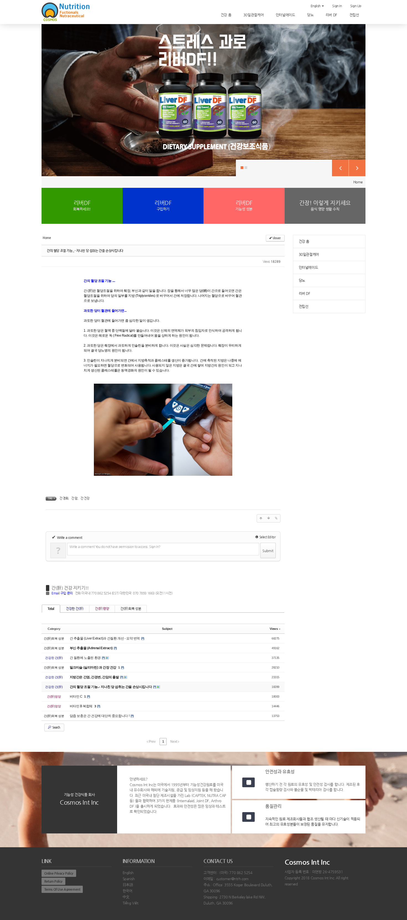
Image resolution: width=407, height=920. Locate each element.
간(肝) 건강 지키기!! (70, 588)
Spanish (129, 879)
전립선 (354, 15)
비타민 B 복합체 (81, 706)
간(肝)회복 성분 (130, 608)
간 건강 (85, 498)
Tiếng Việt (130, 903)
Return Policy (53, 881)
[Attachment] (276, 518)
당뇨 (311, 15)
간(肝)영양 (102, 608)
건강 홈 (226, 15)
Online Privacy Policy (58, 873)
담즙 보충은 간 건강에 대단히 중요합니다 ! (100, 716)
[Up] (261, 518)
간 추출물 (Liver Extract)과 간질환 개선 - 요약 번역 (105, 638)
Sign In (337, 6)
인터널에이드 (286, 15)
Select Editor (267, 537)
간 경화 (64, 498)
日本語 (128, 885)
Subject (167, 628)
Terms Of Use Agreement (62, 889)
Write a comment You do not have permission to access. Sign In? (115, 547)
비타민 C (76, 696)
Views (274, 628)
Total (51, 608)
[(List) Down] (268, 518)
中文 (126, 897)
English (316, 6)
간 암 (74, 498)
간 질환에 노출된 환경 (86, 658)
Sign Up (355, 6)
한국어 (127, 891)
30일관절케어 (254, 15)
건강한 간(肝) (75, 608)
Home (358, 182)
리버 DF (332, 15)
